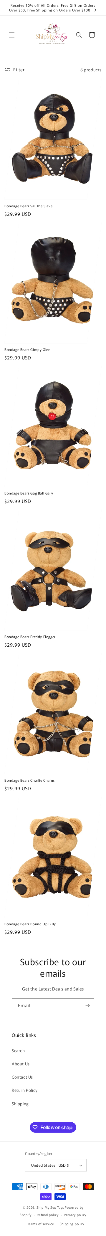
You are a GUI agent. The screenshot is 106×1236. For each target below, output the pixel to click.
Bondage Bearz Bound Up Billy (30, 923)
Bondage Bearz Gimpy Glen (27, 349)
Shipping (20, 1103)
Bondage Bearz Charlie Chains (29, 780)
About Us (21, 1064)
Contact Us (22, 1077)
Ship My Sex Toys (50, 1207)
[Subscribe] (87, 1005)
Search (18, 1050)
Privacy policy (75, 1214)
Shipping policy (72, 1223)
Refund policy (47, 1214)
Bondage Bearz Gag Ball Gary (28, 493)
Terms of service (40, 1223)
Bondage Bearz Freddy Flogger (30, 636)
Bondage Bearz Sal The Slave (28, 206)
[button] (11, 34)
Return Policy (25, 1090)
